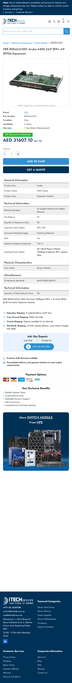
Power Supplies (44, 615)
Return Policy (9, 665)
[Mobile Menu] (68, 21)
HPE (26, 112)
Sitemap (41, 668)
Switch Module (41, 42)
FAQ (39, 665)
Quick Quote (50, 21)
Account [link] (8, 12)
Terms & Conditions (12, 676)
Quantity (6, 148)
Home (5, 42)
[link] (54, 21)
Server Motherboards (47, 619)
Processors (42, 623)
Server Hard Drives (46, 607)
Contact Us (46, 340)
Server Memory (44, 611)
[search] (66, 31)
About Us (42, 657)
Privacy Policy (9, 657)
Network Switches (45, 626)
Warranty (7, 672)
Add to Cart (36, 161)
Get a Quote (36, 170)
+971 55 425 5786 (41, 346)
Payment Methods (11, 668)
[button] (24, 12)
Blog (40, 661)
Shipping (7, 661)
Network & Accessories (21, 42)
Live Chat (28, 340)
